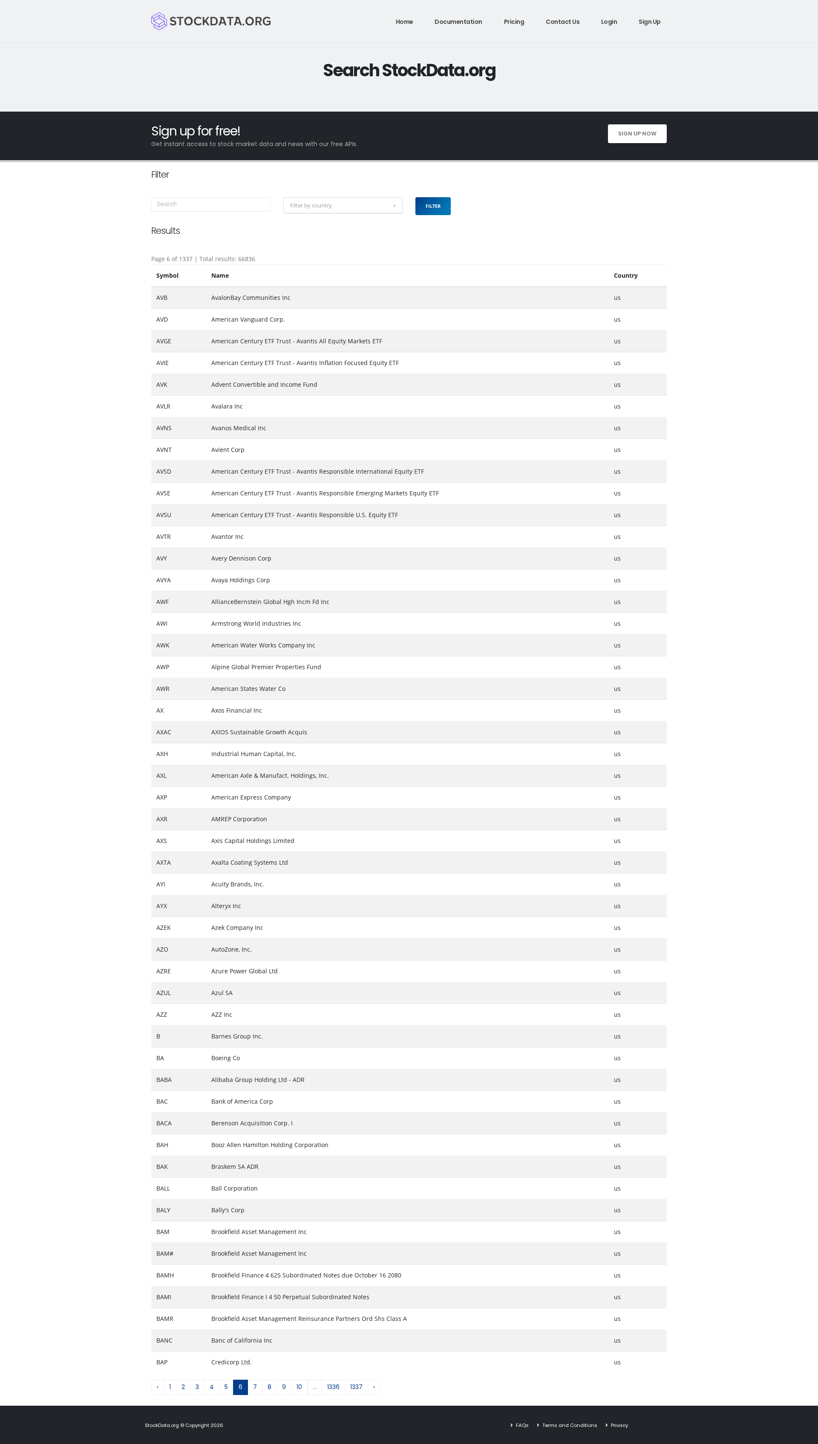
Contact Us (562, 21)
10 (299, 1387)
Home (404, 21)
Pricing (514, 21)
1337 (356, 1387)
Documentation (458, 21)
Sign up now (637, 133)
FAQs (522, 1425)
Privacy (619, 1425)
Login (609, 21)
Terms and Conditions (569, 1425)
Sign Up (650, 21)
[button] (343, 205)
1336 (333, 1387)
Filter (433, 206)
